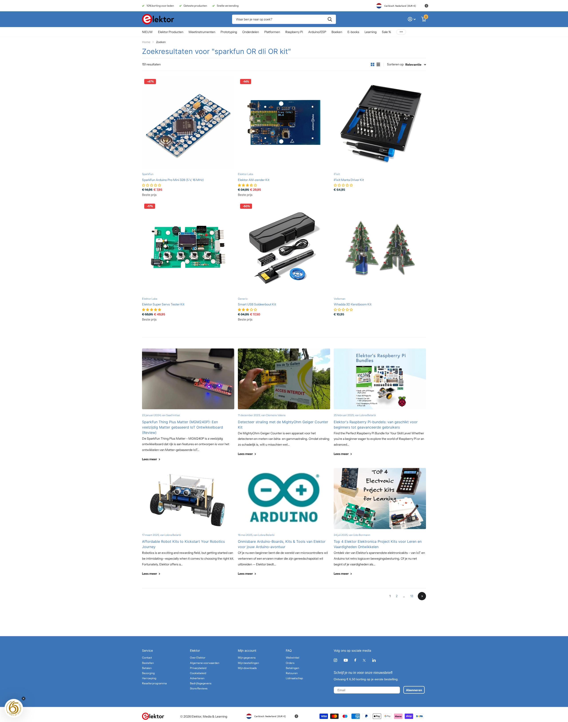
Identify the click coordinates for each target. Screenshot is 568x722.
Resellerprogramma (154, 683)
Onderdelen (250, 32)
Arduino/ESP (317, 32)
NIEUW (147, 32)
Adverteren (197, 678)
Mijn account (247, 650)
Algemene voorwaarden (204, 663)
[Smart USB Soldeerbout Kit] (284, 247)
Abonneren (414, 690)
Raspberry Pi (294, 32)
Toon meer (401, 32)
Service (147, 650)
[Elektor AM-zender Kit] (284, 123)
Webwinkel (292, 657)
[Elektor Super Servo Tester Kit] (188, 247)
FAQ (289, 650)
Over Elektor (197, 657)
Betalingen (292, 668)
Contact (147, 657)
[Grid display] (372, 64)
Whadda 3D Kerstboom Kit (352, 304)
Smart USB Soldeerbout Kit (257, 304)
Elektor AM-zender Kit (253, 180)
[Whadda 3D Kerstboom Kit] (380, 247)
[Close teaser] (23, 698)
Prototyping (229, 32)
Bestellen (148, 663)
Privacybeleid (198, 668)
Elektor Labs (245, 174)
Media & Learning (215, 716)
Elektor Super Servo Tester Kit (163, 304)
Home (146, 42)
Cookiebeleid (198, 673)
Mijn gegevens (247, 657)
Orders (290, 663)
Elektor (195, 650)
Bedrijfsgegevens (200, 683)
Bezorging (148, 673)
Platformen (272, 32)
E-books (353, 32)
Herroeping (149, 678)
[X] (364, 660)
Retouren (292, 673)
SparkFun (147, 174)
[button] (13, 708)
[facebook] (355, 660)
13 (411, 596)
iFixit (337, 174)
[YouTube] (346, 660)
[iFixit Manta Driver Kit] (380, 123)
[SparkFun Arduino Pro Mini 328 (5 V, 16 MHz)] (188, 123)
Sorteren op (395, 64)
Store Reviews (198, 688)
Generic (243, 298)
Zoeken (330, 19)
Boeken (336, 32)
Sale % (386, 32)
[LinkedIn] (374, 660)
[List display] (378, 64)
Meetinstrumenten (202, 32)
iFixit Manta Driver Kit (349, 180)
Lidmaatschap (294, 678)
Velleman (339, 298)
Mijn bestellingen (248, 663)
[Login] (412, 19)
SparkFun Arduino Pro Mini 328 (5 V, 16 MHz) (173, 180)
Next (422, 596)
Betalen (147, 668)
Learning (371, 32)
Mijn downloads (247, 668)
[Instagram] (335, 660)
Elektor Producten (170, 32)
